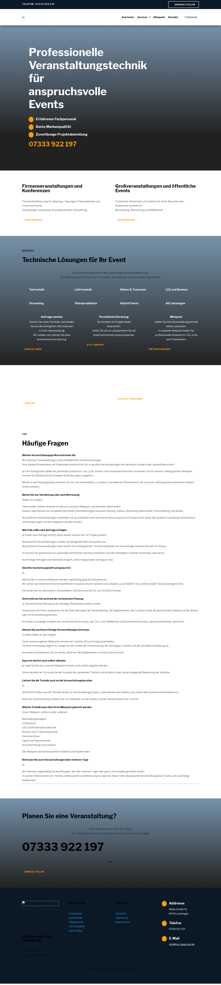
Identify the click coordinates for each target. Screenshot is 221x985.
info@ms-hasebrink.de (181, 944)
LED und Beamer (177, 289)
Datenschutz (122, 922)
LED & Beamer (77, 926)
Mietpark (159, 17)
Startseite (128, 17)
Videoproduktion (86, 303)
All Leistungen (175, 303)
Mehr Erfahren (33, 219)
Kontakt (173, 17)
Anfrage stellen (185, 4)
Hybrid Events (129, 303)
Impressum (121, 917)
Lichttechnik (83, 289)
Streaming (36, 303)
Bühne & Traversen (133, 289)
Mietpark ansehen (159, 349)
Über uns (30, 403)
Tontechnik (36, 289)
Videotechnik (76, 922)
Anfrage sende (33, 349)
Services (142, 17)
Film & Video (75, 930)
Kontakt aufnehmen (130, 398)
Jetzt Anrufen (95, 344)
